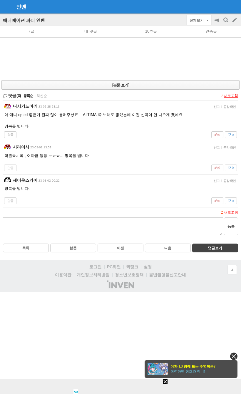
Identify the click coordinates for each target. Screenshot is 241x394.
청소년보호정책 (129, 274)
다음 (167, 248)
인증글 (211, 31)
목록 (25, 248)
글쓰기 (235, 20)
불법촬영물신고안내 (167, 274)
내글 (30, 31)
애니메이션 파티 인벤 (24, 20)
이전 (120, 248)
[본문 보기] (120, 85)
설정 (148, 266)
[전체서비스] (234, 6)
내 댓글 (90, 31)
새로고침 (231, 96)
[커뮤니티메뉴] (6, 6)
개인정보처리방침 (93, 274)
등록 (231, 226)
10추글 (151, 31)
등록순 (28, 96)
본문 (73, 248)
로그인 (95, 266)
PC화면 (114, 266)
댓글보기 (215, 248)
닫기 (233, 356)
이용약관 (63, 274)
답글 (10, 134)
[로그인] (223, 6)
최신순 (41, 96)
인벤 (21, 7)
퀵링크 (132, 266)
